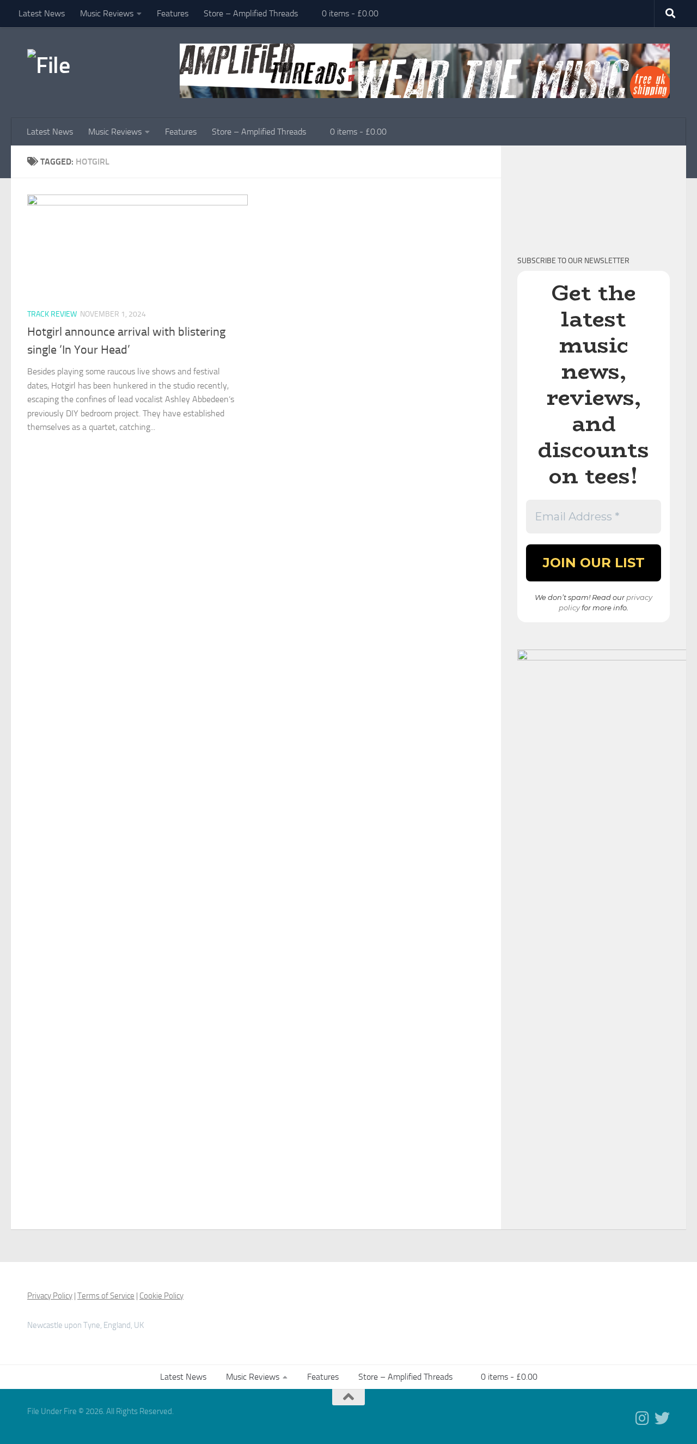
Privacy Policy (49, 1296)
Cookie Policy (161, 1296)
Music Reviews (106, 13)
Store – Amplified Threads (251, 13)
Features (172, 13)
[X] (662, 1418)
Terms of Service (105, 1296)
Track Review (52, 314)
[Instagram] (642, 1418)
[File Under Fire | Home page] (68, 65)
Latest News (42, 13)
